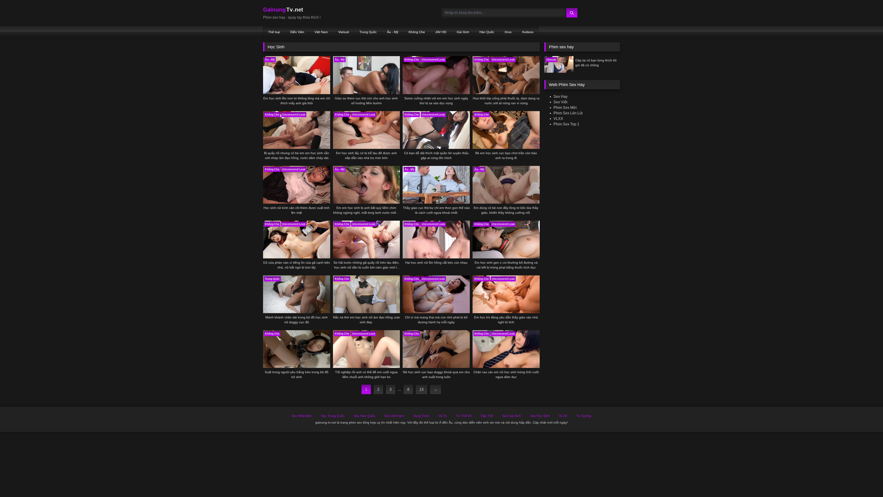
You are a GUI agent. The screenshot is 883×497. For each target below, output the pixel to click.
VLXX (558, 119)
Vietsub (343, 32)
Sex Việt (560, 102)
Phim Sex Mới (565, 108)
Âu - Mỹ (392, 32)
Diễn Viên (297, 32)
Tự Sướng (583, 416)
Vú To (443, 416)
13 (421, 389)
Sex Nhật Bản (302, 416)
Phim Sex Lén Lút (567, 113)
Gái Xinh (463, 32)
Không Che (417, 32)
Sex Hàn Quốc (364, 416)
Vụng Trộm (421, 416)
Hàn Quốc (486, 32)
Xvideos (527, 32)
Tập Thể (487, 416)
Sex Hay (560, 96)
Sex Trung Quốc (333, 416)
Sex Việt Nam (394, 416)
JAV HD (440, 32)
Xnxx (508, 32)
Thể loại (274, 32)
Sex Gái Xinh (511, 416)
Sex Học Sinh (540, 416)
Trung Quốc (368, 32)
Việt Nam (321, 32)
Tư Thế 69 (463, 416)
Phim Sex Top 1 (566, 124)
